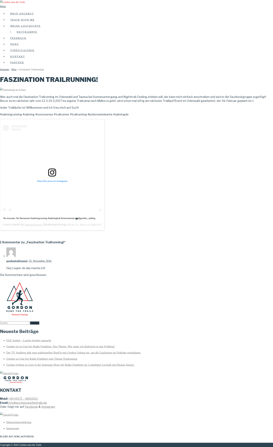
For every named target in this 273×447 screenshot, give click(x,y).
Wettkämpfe (27, 32)
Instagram (48, 406)
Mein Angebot (22, 13)
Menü (3, 6)
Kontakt (17, 56)
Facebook (31, 406)
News (14, 44)
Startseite (4, 69)
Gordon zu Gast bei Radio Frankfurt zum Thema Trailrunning (41, 358)
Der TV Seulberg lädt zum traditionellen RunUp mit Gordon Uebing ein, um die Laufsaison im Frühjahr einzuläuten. (73, 352)
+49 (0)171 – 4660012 (23, 398)
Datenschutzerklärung (18, 422)
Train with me (22, 19)
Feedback (18, 38)
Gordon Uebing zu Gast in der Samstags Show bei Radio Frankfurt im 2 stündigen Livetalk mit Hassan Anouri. (70, 364)
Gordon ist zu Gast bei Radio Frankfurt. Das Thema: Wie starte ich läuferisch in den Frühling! (60, 346)
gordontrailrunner (17, 260)
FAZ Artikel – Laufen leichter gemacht (28, 340)
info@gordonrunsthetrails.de (27, 402)
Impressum (12, 428)
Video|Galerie (22, 50)
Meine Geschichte (25, 26)
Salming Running (33, 224)
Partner (17, 62)
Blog (14, 69)
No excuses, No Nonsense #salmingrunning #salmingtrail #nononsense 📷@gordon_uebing (49, 218)
